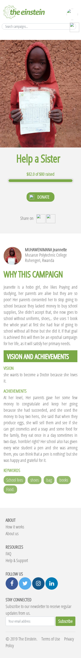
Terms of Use (50, 639)
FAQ (8, 554)
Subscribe (65, 621)
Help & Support (17, 560)
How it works (15, 527)
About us (12, 533)
